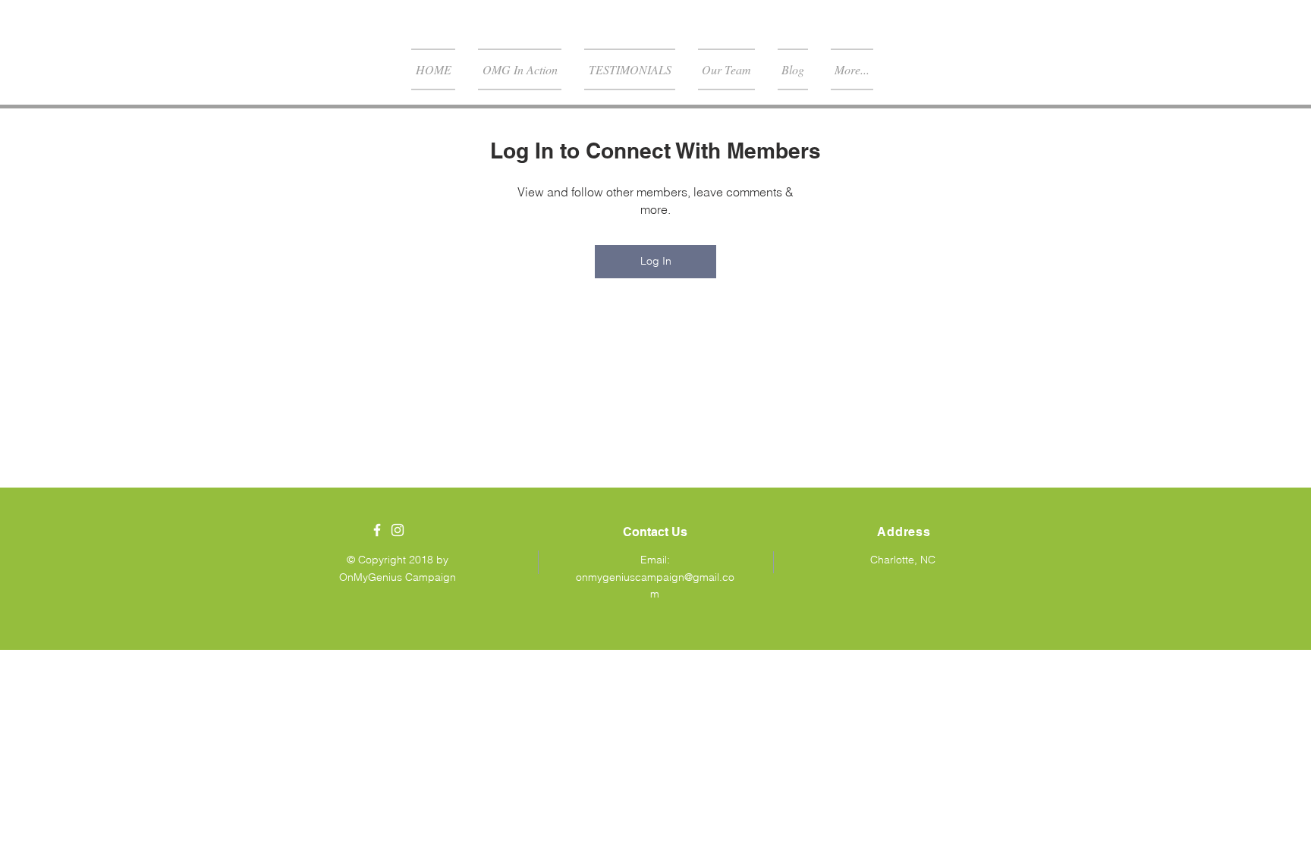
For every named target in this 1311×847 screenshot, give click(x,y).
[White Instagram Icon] (397, 530)
